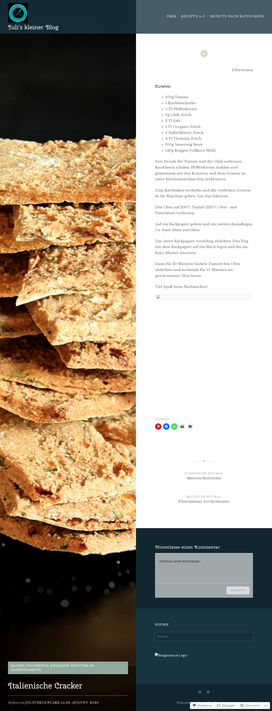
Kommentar (238, 590)
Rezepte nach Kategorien (237, 16)
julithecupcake (42, 702)
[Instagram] (200, 692)
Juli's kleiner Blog (33, 27)
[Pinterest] (208, 692)
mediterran (82, 665)
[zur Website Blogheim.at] (171, 655)
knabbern (60, 665)
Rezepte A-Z (193, 16)
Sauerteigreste (26, 670)
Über (171, 16)
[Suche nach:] (204, 636)
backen (18, 665)
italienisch (37, 665)
